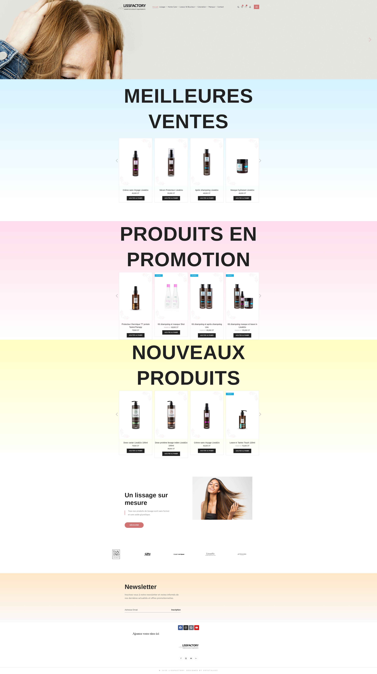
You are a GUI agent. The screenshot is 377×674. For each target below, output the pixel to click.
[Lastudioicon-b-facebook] (181, 658)
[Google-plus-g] (196, 658)
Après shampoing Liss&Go (206, 190)
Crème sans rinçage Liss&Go (135, 190)
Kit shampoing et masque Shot (171, 324)
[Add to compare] (140, 166)
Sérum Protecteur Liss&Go (171, 190)
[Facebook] (180, 627)
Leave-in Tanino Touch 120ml (242, 443)
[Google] (191, 627)
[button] (7, 39)
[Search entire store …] (238, 7)
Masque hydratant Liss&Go (242, 190)
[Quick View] (131, 166)
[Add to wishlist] (136, 166)
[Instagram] (185, 627)
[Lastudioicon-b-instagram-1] (186, 658)
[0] (242, 7)
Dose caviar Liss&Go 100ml (136, 443)
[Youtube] (196, 627)
